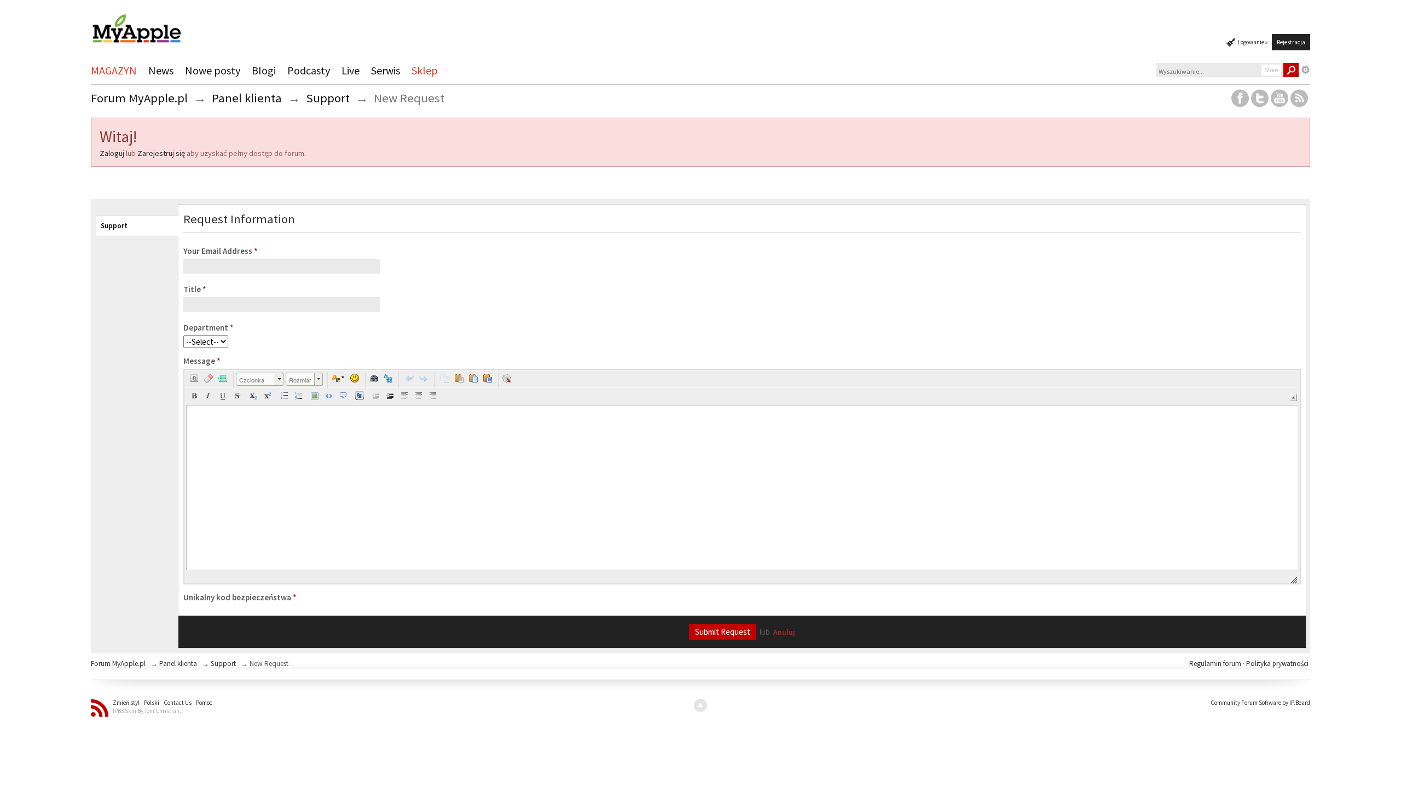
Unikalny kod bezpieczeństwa (240, 597)
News (160, 70)
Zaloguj (112, 153)
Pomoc (204, 702)
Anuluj (784, 632)
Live (350, 70)
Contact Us (178, 702)
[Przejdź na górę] (700, 705)
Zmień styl (126, 702)
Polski (151, 702)
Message (202, 361)
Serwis (385, 70)
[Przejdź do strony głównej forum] (136, 24)
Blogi (264, 70)
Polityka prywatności (1277, 663)
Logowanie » (1252, 42)
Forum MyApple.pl (118, 663)
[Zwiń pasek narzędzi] (1293, 397)
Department (208, 327)
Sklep (425, 70)
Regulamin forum (1216, 663)
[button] (194, 378)
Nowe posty (212, 70)
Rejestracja (1291, 42)
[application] (741, 476)
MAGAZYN (114, 70)
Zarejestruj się (161, 153)
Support (114, 225)
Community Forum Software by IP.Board (1260, 702)
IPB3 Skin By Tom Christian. (147, 711)
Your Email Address (220, 251)
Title (194, 289)
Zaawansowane (1305, 70)
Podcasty (308, 70)
